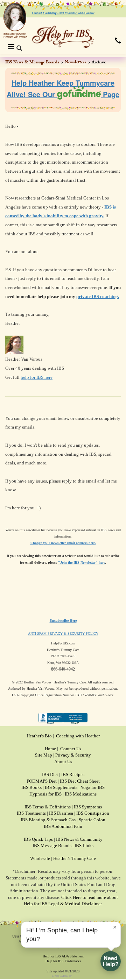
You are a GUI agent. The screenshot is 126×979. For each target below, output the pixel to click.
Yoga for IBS (92, 787)
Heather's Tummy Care (74, 858)
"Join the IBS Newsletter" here (81, 562)
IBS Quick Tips (38, 839)
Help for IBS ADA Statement (63, 956)
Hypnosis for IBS (45, 794)
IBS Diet (50, 774)
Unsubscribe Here (63, 620)
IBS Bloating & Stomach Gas (48, 819)
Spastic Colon (92, 819)
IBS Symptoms (88, 806)
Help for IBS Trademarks (63, 961)
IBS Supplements (61, 787)
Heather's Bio (39, 735)
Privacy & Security (73, 755)
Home (50, 748)
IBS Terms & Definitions (47, 806)
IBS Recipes (72, 774)
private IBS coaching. (97, 296)
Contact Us (70, 748)
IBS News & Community (79, 839)
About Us (63, 761)
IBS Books (31, 787)
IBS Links (84, 845)
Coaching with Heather (78, 735)
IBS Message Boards (52, 845)
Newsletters (75, 62)
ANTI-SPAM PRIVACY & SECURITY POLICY (63, 633)
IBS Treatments (31, 813)
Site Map (43, 755)
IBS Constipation (92, 813)
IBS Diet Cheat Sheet (80, 781)
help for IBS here (36, 377)
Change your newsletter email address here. (63, 543)
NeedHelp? (111, 961)
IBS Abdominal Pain (63, 826)
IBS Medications (81, 794)
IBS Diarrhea (61, 813)
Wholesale (40, 858)
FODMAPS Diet (42, 781)
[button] (118, 40)
